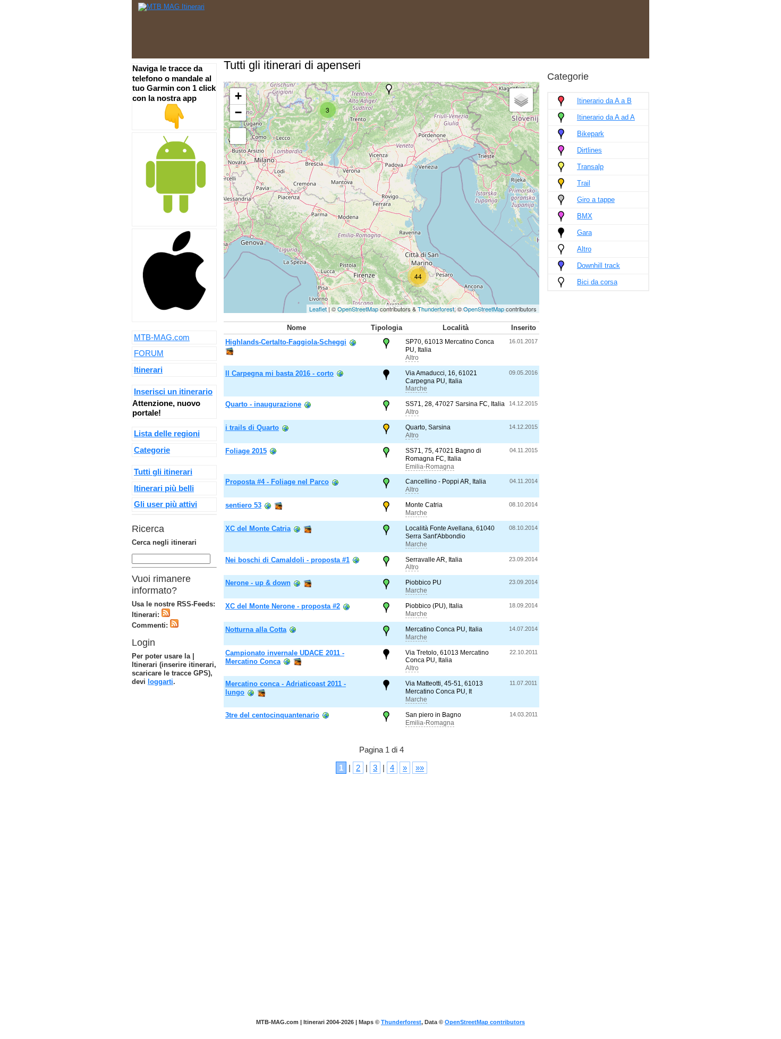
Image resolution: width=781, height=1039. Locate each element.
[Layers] (521, 100)
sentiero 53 (243, 505)
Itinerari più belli (164, 488)
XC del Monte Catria (258, 529)
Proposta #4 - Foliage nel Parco (277, 482)
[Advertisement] (449, 26)
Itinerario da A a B (604, 101)
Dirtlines (589, 150)
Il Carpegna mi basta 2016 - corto (279, 373)
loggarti (160, 682)
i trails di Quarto (252, 428)
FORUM (149, 353)
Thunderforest (436, 309)
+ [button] (238, 96)
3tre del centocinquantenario (272, 715)
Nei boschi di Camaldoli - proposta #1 (287, 560)
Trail (583, 183)
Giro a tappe (596, 200)
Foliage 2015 (246, 451)
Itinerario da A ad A (606, 117)
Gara (584, 232)
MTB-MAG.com (162, 337)
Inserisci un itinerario (173, 391)
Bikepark (590, 134)
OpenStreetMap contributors (485, 1022)
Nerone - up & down (258, 583)
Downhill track (598, 265)
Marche (416, 388)
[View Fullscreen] (238, 136)
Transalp (590, 167)
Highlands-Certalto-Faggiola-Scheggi (285, 342)
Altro (412, 357)
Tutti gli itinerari (163, 471)
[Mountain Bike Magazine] (171, 7)
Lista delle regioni (167, 433)
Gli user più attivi (165, 504)
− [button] (238, 112)
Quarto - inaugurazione (263, 404)
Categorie (152, 449)
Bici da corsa (597, 282)
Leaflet (318, 309)
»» (419, 767)
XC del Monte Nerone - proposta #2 (282, 606)
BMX (584, 216)
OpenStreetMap (357, 309)
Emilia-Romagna (429, 466)
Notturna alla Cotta (255, 629)
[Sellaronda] (389, 89)
